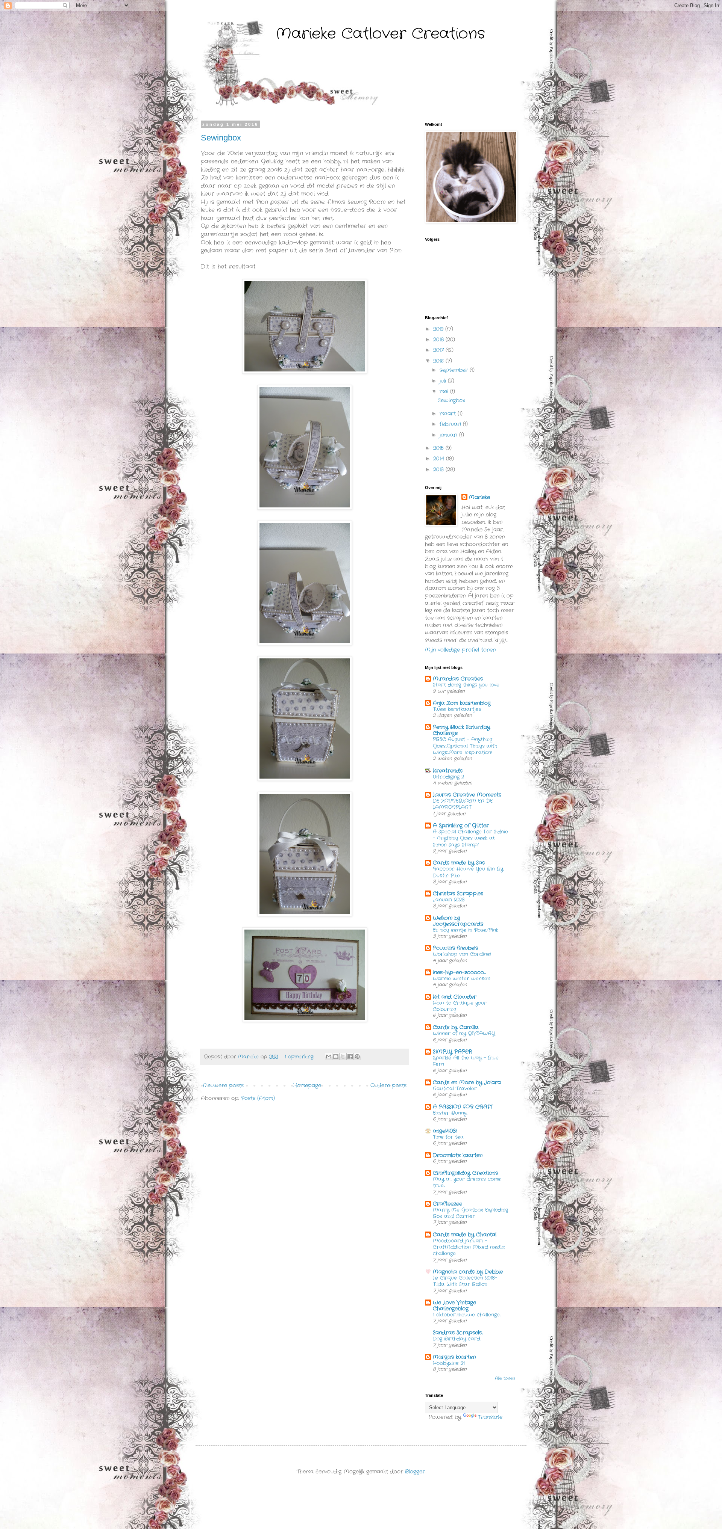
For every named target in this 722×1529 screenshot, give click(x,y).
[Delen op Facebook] (350, 1056)
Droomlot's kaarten (457, 1155)
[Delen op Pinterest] (357, 1056)
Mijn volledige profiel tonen (460, 650)
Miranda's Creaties (458, 678)
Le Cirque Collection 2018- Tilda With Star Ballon (465, 1281)
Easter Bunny (450, 1113)
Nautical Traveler (455, 1088)
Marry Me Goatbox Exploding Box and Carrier (470, 1213)
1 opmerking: (300, 1057)
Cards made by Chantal (464, 1234)
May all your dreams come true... (467, 1182)
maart (449, 413)
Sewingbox (221, 137)
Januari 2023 (448, 899)
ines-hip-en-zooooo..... (459, 972)
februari (451, 424)
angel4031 (445, 1131)
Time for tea (448, 1137)
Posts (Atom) (258, 1098)
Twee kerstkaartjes (457, 709)
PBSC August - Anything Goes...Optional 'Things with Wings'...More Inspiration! (465, 746)
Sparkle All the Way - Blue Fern (466, 1061)
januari (449, 435)
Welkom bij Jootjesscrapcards (458, 921)
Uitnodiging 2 (448, 776)
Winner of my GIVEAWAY (464, 1033)
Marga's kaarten (454, 1357)
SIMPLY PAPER (452, 1051)
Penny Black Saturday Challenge (461, 730)
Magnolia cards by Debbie (468, 1271)
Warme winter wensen (461, 978)
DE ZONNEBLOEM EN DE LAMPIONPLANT (463, 804)
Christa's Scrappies (458, 893)
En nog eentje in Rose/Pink (465, 930)
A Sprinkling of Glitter (461, 825)
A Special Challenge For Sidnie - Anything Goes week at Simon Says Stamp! (470, 838)
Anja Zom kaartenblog (462, 703)
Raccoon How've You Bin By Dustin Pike (468, 872)
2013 (439, 469)
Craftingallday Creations (465, 1173)
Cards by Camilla (455, 1027)
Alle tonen (505, 1378)
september (455, 370)
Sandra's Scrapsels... (458, 1332)
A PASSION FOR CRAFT (463, 1107)
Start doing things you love (466, 684)
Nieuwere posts (223, 1085)
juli (444, 381)
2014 (439, 458)
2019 (439, 329)
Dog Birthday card (456, 1338)
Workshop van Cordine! (462, 954)
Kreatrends (448, 770)
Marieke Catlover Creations (380, 34)
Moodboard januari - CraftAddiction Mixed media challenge (469, 1247)
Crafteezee (447, 1204)
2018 (439, 339)
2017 (439, 350)
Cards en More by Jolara (467, 1082)
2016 (439, 361)
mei (445, 391)
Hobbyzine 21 (449, 1363)
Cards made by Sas (459, 862)
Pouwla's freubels (455, 948)
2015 (439, 448)
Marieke (479, 497)
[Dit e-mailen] (328, 1056)
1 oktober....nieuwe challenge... (467, 1314)
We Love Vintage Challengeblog (454, 1305)
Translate (490, 1417)
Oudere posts (388, 1085)
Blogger (415, 1471)
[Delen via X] (343, 1056)
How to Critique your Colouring (460, 1006)
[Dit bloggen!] (336, 1056)
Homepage (307, 1085)
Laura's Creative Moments (467, 794)
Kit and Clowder (454, 997)
